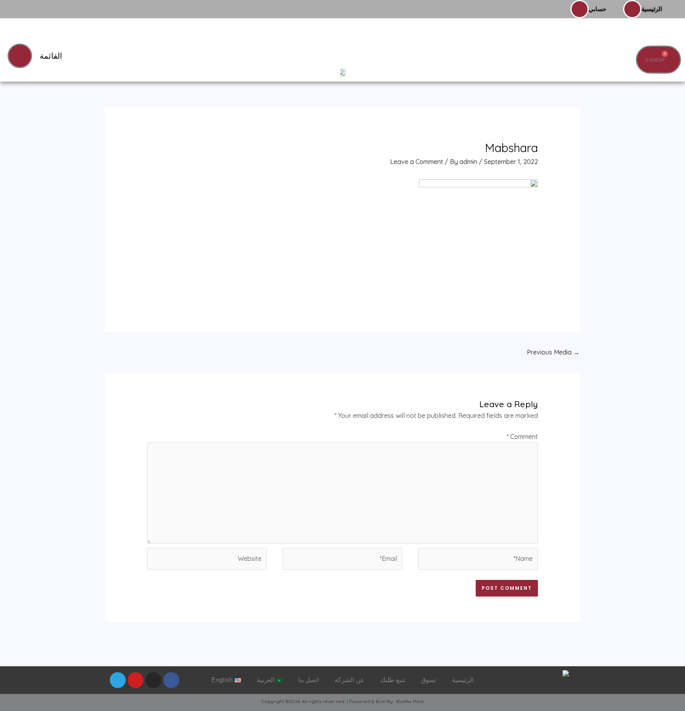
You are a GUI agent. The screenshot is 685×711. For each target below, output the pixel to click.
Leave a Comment (416, 162)
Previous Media (553, 352)
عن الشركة (349, 680)
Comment (522, 436)
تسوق (428, 680)
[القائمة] (20, 56)
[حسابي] (579, 9)
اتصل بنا (308, 680)
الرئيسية (651, 9)
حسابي (597, 9)
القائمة (51, 55)
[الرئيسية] (632, 9)
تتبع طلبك (392, 680)
